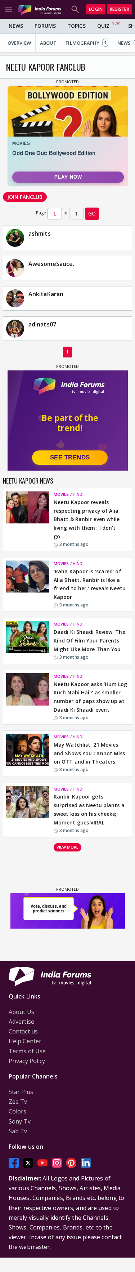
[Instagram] (57, 1162)
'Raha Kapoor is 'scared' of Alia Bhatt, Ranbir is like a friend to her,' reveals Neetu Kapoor (90, 584)
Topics (76, 25)
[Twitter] (28, 1162)
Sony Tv (20, 1121)
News (16, 25)
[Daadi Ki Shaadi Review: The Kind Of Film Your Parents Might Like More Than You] (27, 641)
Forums (45, 25)
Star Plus (21, 1092)
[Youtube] (42, 1162)
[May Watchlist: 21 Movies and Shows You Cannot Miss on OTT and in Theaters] (27, 753)
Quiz (103, 25)
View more (68, 847)
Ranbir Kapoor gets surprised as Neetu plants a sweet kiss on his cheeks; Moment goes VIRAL (89, 809)
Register (119, 9)
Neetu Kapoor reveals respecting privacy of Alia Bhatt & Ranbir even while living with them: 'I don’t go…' (87, 519)
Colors (18, 1111)
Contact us (23, 1031)
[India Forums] (39, 9)
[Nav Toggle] (9, 9)
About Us (21, 1012)
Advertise (21, 1022)
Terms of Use (27, 1051)
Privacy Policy (27, 1061)
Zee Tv (18, 1102)
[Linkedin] (86, 1162)
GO (92, 213)
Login (96, 9)
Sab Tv (18, 1131)
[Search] (75, 9)
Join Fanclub (24, 197)
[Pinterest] (71, 1162)
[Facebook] (14, 1162)
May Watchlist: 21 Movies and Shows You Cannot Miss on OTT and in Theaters (89, 753)
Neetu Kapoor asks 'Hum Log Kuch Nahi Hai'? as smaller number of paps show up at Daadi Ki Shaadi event (90, 697)
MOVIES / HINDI (69, 494)
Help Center (25, 1041)
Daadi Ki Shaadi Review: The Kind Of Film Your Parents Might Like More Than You (89, 640)
